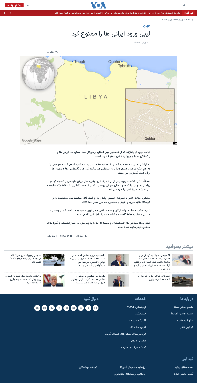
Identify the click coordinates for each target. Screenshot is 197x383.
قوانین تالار (187, 327)
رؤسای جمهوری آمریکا (132, 367)
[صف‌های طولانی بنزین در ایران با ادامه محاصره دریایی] (182, 280)
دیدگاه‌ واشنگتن (88, 367)
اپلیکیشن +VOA (136, 307)
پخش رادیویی (138, 341)
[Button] (52, 52)
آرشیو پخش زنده (183, 374)
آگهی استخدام (137, 327)
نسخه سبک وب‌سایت (133, 347)
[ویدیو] (28, 5)
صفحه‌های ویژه (184, 367)
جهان (146, 25)
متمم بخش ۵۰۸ (183, 307)
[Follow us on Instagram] (66, 308)
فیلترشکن (140, 314)
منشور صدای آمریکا (182, 314)
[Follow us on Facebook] (95, 308)
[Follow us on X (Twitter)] (81, 308)
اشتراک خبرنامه (137, 320)
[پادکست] (44, 308)
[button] (10, 13)
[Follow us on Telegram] (88, 308)
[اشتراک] (37, 308)
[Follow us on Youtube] (73, 308)
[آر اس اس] (52, 308)
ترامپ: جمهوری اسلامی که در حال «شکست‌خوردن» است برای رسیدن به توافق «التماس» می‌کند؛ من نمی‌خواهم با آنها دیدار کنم (117, 13)
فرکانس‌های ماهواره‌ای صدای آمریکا (125, 334)
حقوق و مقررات (184, 320)
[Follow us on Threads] (59, 308)
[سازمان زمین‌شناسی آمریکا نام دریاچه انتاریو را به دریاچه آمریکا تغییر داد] (53, 260)
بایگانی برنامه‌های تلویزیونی (129, 374)
